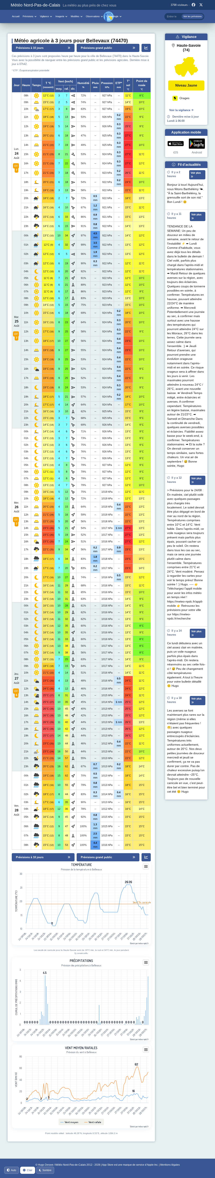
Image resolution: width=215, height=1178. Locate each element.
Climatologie (112, 16)
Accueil (15, 16)
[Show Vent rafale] (92, 1122)
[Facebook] (193, 5)
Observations (93, 16)
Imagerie (59, 16)
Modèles (75, 16)
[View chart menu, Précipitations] (146, 962)
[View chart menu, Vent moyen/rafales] (146, 1050)
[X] (201, 5)
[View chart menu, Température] (146, 867)
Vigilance (44, 16)
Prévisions (28, 16)
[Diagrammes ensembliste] (146, 48)
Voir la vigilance (179, 110)
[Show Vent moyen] (69, 1122)
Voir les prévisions (192, 16)
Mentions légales (170, 1164)
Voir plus (196, 172)
